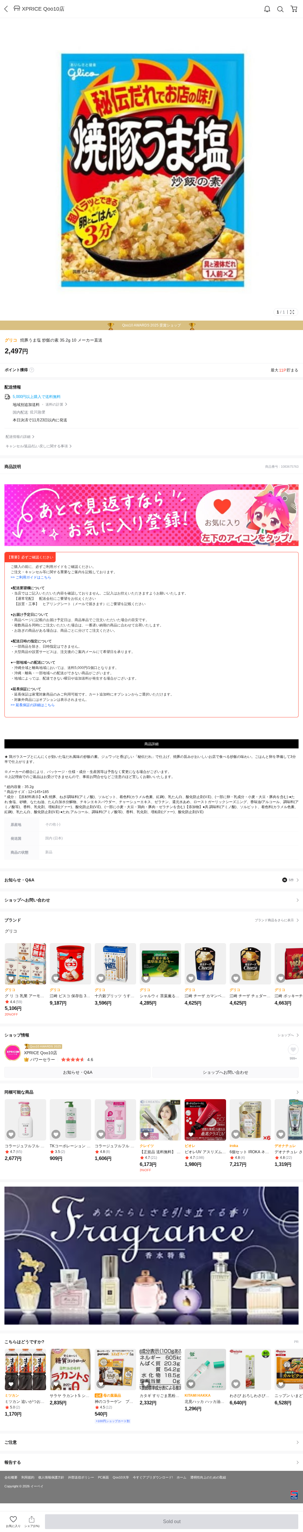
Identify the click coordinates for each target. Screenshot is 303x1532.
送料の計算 (54, 404)
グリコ (11, 340)
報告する (12, 1462)
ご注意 (10, 1442)
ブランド (149, 920)
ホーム (181, 1477)
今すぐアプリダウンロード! (153, 1477)
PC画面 (103, 1477)
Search (280, 9)
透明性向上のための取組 (208, 1477)
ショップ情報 (149, 1035)
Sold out (172, 1524)
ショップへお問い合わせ (153, 900)
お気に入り (13, 1526)
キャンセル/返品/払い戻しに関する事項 (37, 446)
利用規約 (27, 1477)
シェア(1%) (31, 1526)
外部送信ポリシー (81, 1477)
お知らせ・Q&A (149, 880)
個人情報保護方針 (51, 1477)
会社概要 (10, 1477)
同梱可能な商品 (18, 1092)
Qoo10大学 (121, 1477)
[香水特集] (151, 1256)
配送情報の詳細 (18, 437)
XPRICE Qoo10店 (43, 9)
